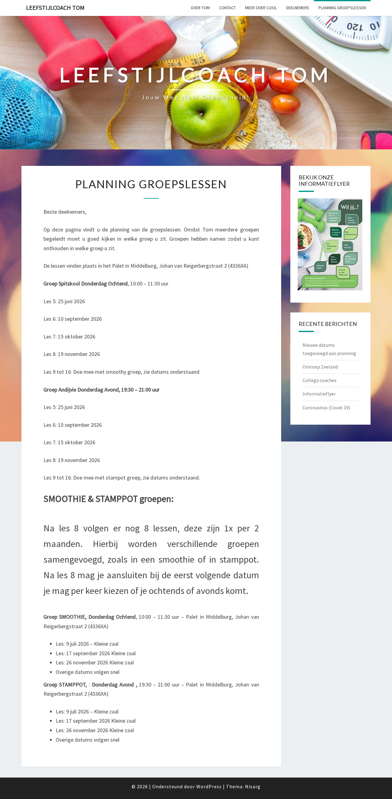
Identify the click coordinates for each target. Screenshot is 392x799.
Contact (227, 7)
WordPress (209, 786)
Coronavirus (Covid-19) (326, 407)
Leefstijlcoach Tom (55, 7)
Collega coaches (320, 380)
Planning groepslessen (342, 7)
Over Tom (200, 7)
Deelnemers (297, 7)
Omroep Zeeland (320, 367)
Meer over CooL (261, 7)
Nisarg (253, 786)
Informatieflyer (319, 394)
